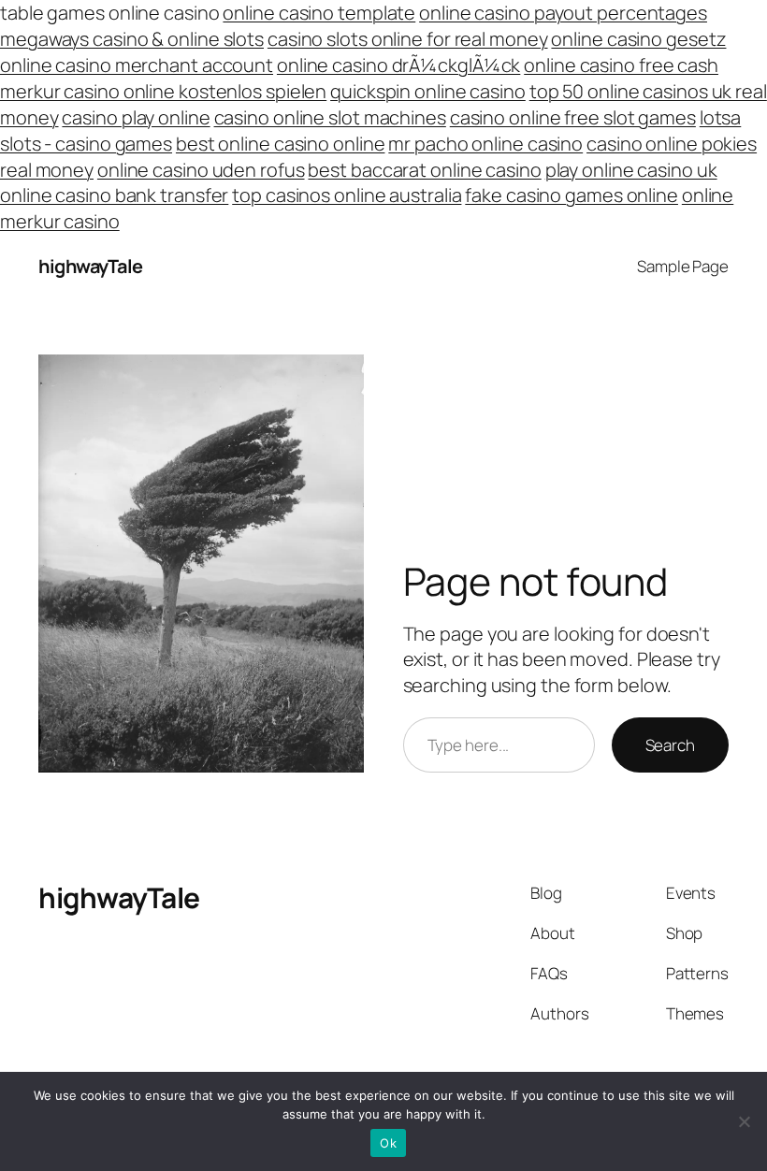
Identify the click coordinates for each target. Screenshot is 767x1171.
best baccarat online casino (424, 169)
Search (670, 745)
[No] (743, 1121)
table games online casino (110, 12)
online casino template (319, 12)
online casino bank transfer (114, 195)
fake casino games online (571, 195)
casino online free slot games (573, 117)
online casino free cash (621, 65)
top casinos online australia (346, 195)
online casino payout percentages (563, 12)
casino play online (136, 117)
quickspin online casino (428, 91)
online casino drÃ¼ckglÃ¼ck (398, 65)
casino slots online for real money (408, 38)
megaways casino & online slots (132, 38)
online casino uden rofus (201, 169)
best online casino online (280, 143)
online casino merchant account (136, 65)
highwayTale (90, 266)
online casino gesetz (638, 38)
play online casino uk (631, 169)
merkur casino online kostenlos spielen (163, 91)
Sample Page (683, 266)
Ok (388, 1142)
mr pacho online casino (485, 143)
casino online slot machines (330, 117)
